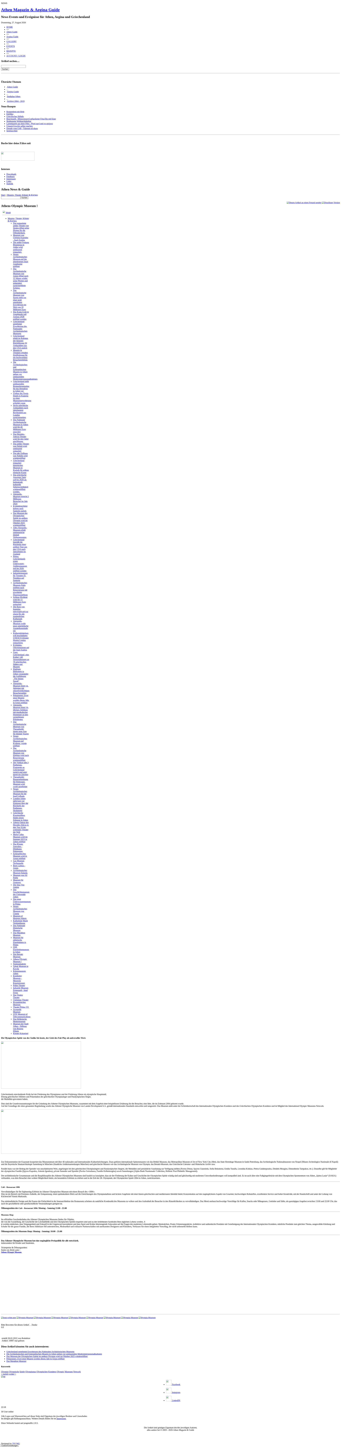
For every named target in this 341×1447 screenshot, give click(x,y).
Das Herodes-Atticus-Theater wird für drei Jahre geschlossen (21, 438)
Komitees (52, 1372)
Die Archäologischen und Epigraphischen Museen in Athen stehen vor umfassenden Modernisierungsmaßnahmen (25, 370)
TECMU (16, 1443)
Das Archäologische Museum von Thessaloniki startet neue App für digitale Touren (21, 728)
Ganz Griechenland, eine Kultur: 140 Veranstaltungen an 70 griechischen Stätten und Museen (21, 659)
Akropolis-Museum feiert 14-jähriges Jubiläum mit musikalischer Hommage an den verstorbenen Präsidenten (21, 712)
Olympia (4, 1372)
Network (77, 1372)
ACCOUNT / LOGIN (15, 56)
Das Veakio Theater (18, 996)
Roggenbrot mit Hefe (15, 112)
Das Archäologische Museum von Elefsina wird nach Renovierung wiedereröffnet (21, 754)
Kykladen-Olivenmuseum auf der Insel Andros (21, 647)
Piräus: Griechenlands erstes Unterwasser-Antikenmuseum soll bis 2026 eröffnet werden (20, 563)
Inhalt (8, 212)
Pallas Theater (19, 985)
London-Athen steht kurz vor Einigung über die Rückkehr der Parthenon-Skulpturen (20, 804)
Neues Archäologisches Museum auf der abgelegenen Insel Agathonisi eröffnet (20, 260)
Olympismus (30, 1372)
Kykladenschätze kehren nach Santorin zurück (20, 508)
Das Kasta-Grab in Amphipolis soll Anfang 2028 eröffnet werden (21, 315)
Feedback (10, 176)
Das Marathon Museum (19, 934)
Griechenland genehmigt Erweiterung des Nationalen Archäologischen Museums (20, 327)
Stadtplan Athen (13, 96)
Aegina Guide (12, 37)
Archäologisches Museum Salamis (20, 871)
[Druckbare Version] (331, 202)
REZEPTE (11, 51)
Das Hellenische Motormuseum (20, 1020)
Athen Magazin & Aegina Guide (30, 9)
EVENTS (10, 46)
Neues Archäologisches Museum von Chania (20, 910)
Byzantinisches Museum (19, 1003)
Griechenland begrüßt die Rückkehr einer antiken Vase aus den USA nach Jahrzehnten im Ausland (20, 547)
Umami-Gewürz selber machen (19, 126)
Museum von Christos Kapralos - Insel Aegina (20, 237)
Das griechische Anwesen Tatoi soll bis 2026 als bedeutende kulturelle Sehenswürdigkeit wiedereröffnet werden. (20, 483)
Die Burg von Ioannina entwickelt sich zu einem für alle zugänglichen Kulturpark (20, 613)
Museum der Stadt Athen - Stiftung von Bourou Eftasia (20, 1027)
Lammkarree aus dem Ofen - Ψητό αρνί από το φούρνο (29, 124)
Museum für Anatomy (18, 881)
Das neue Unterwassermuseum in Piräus (22, 901)
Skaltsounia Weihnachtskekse (18, 121)
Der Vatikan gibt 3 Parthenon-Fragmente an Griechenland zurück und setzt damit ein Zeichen (21, 768)
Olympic (60, 1372)
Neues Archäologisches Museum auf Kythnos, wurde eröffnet (20, 741)
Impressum (11, 179)
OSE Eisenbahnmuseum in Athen (21, 949)
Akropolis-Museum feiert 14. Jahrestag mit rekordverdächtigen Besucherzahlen (21, 688)
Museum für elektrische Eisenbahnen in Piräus (19, 941)
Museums (69, 1372)
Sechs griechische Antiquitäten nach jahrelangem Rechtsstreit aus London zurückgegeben (20, 411)
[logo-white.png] (8, 1317)
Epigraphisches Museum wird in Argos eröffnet (20, 856)
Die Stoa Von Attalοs (18, 886)
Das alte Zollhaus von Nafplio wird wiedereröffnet (20, 455)
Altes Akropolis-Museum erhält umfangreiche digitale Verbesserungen (20, 532)
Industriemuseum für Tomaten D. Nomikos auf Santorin (20, 577)
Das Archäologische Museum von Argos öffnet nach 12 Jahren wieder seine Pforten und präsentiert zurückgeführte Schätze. (20, 278)
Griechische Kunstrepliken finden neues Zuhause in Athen (20, 816)
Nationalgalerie (19, 964)
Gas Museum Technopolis (18, 862)
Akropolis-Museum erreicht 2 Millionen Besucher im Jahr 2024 (21, 499)
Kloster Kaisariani (20, 1033)
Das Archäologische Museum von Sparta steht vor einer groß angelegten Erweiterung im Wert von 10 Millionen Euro (19, 300)
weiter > (12, 1374)
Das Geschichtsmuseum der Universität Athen (21, 893)
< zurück (5, 1374)
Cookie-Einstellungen (9, 1446)
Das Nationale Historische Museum (19, 928)
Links (8, 181)
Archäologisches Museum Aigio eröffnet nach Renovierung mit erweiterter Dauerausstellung (20, 589)
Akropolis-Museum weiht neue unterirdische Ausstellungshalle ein (20, 626)
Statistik (9, 184)
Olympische (14, 1372)
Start (3, 195)
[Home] (3, 1376)
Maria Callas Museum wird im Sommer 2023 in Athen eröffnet (20, 838)
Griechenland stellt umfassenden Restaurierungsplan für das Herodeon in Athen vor (21, 386)
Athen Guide (11, 32)
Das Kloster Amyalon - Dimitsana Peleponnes (18, 847)
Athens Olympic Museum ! (20, 960)
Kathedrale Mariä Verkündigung (20, 922)
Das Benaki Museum (18, 955)
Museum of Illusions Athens (20, 917)
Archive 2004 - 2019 (16, 101)
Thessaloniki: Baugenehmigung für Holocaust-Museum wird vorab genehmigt (20, 782)
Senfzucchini (11, 131)
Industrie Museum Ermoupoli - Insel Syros (20, 990)
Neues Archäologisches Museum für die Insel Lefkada (20, 792)
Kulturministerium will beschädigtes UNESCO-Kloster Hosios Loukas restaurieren (21, 638)
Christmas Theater (20, 1000)
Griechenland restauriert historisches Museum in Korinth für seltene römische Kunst (21, 466)
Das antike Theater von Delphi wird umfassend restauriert (21, 447)
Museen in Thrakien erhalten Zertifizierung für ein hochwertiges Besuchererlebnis (20, 355)
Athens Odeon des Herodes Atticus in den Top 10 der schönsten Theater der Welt (21, 827)
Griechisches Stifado (15, 116)
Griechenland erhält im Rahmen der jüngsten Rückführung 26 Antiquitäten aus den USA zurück (20, 342)
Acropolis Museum (17, 1010)
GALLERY (11, 41)
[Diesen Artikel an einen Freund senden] (304, 202)
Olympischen (42, 1372)
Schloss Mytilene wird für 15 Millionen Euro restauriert (20, 601)
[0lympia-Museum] (25, 1317)
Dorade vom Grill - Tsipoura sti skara (22, 128)
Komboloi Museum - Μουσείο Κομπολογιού (19, 979)
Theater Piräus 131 (21, 1007)
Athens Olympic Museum (11, 1252)
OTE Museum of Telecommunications (21, 1015)
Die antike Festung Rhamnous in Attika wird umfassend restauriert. (21, 247)
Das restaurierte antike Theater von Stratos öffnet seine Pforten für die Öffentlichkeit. (21, 228)
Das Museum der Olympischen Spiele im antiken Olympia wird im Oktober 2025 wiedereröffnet (20, 519)
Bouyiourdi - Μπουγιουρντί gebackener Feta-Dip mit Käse (31, 119)
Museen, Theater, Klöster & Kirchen (22, 195)
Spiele (22, 1372)
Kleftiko (9, 114)
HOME (9, 27)
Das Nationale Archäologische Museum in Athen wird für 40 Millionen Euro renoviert (20, 426)
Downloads (11, 174)
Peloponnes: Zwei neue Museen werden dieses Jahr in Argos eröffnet (21, 699)
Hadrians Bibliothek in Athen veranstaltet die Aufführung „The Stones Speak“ (20, 675)
